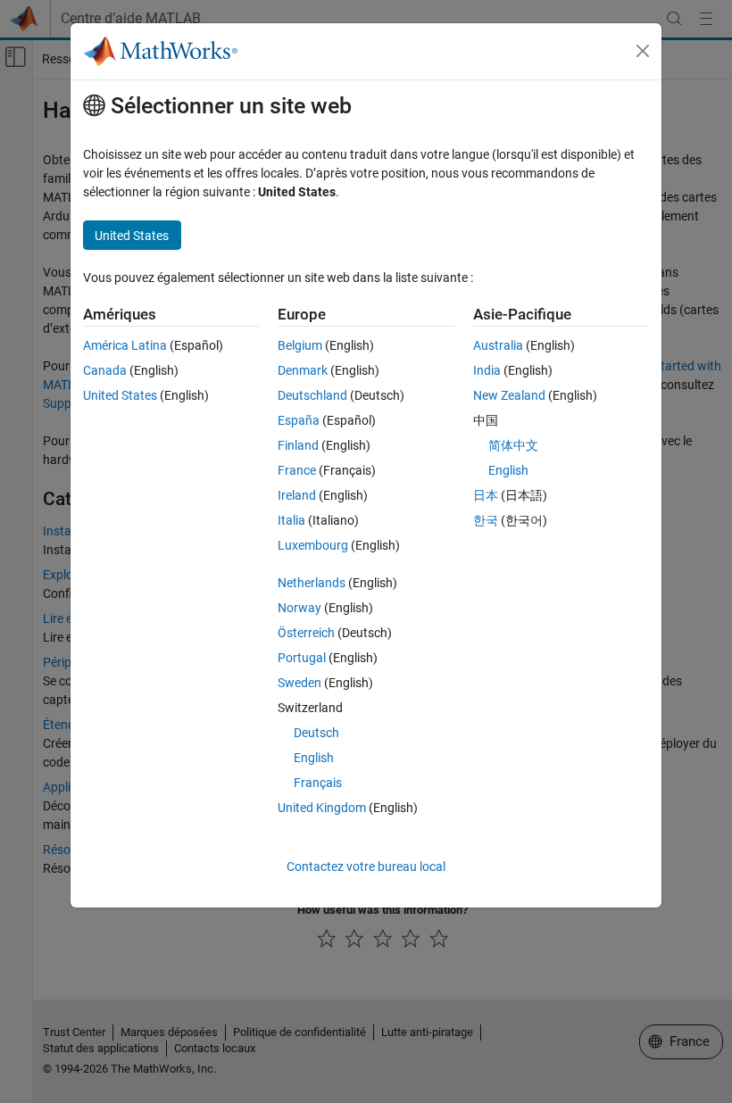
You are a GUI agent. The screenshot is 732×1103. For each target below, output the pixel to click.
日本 (485, 495)
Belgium (300, 345)
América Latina (125, 345)
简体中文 (513, 445)
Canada (105, 370)
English (314, 758)
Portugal (302, 658)
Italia (291, 520)
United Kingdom (322, 807)
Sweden (299, 683)
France (297, 470)
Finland (298, 445)
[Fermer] (642, 50)
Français (318, 782)
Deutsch (316, 733)
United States (120, 395)
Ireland (297, 495)
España (299, 420)
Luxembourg (313, 545)
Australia (498, 345)
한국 (485, 520)
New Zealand (509, 395)
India (487, 370)
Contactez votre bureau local (366, 866)
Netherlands (311, 583)
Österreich (306, 633)
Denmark (303, 370)
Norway (299, 608)
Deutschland (312, 395)
